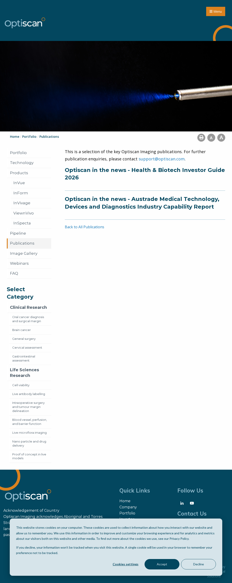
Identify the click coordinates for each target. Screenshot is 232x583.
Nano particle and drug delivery (29, 443)
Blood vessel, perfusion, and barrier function (29, 422)
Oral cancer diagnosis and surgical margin (28, 319)
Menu (217, 11)
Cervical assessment (27, 347)
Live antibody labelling (28, 394)
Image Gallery (23, 253)
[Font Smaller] (211, 138)
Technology (22, 162)
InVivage (21, 203)
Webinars (19, 263)
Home (124, 501)
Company (128, 507)
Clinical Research (28, 307)
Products (19, 173)
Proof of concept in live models (29, 456)
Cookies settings (125, 564)
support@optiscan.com (162, 159)
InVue (19, 183)
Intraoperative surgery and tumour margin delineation (28, 407)
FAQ (14, 273)
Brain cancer (21, 330)
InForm (20, 193)
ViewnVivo (23, 213)
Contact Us (192, 513)
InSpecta (22, 223)
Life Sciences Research (24, 372)
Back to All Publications (84, 226)
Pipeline (18, 233)
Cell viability (20, 385)
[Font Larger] (221, 138)
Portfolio (18, 152)
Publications (22, 243)
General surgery (24, 338)
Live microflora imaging (29, 432)
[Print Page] (201, 138)
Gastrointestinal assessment (23, 358)
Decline (198, 564)
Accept (162, 564)
